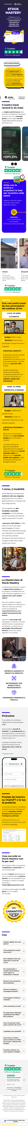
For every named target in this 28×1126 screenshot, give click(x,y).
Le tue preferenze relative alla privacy (15, 1120)
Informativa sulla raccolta (9, 1124)
